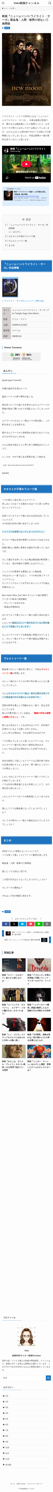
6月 (6, 1425)
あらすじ (17, 232)
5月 (6, 1419)
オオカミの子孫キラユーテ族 (21, 236)
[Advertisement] (26, 1194)
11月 (7, 1453)
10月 (7, 1448)
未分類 (7, 28)
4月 (6, 1413)
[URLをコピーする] (47, 924)
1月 (6, 1396)
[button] (6, 924)
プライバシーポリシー (35, 1484)
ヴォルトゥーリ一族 (17, 241)
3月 (6, 1407)
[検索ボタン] (50, 3)
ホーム (12, 1484)
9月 (6, 1442)
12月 (7, 1459)
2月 (6, 1402)
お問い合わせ (21, 1484)
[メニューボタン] (3, 3)
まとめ (11, 245)
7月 (6, 1430)
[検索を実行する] (48, 1378)
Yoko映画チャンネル (26, 3)
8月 (6, 1436)
